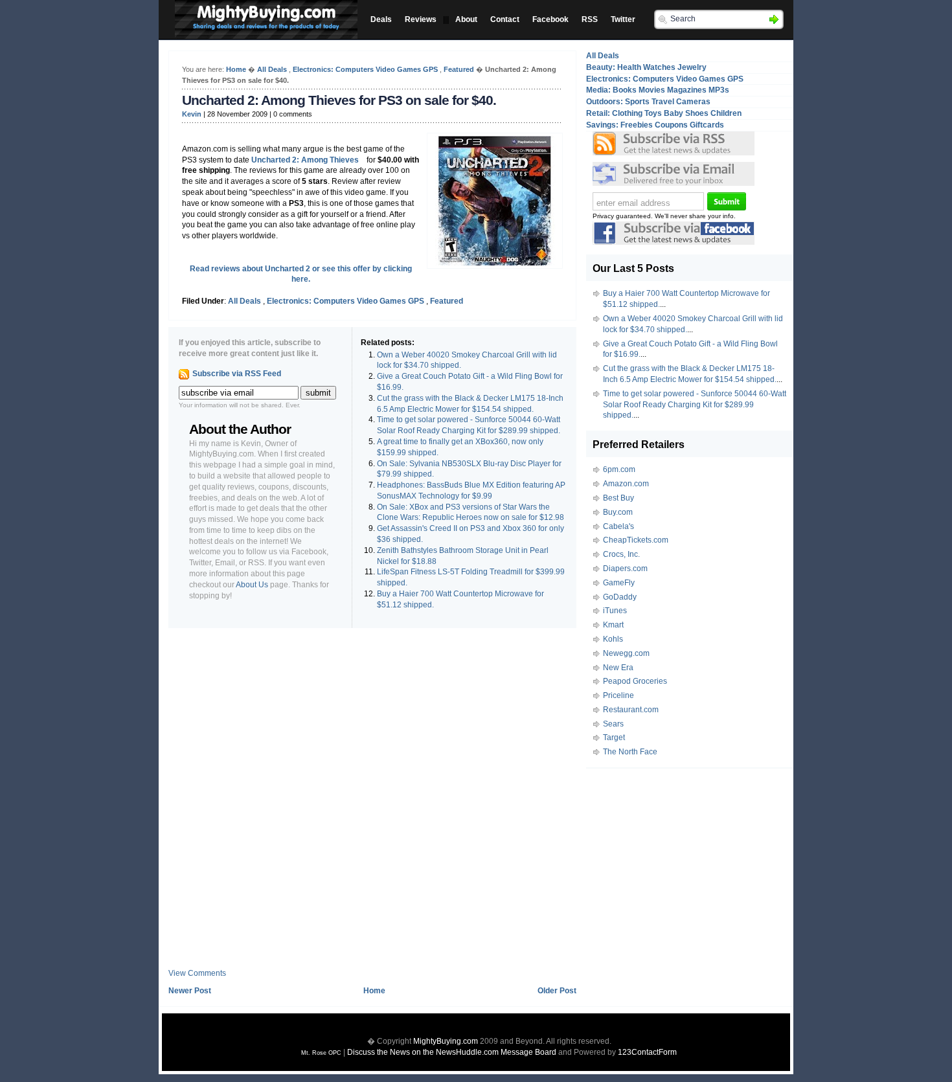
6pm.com (619, 469)
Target (614, 737)
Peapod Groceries (635, 681)
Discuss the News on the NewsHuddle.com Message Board (451, 1052)
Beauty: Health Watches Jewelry (646, 67)
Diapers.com (625, 568)
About (466, 19)
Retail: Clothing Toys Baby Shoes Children (664, 113)
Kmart (613, 624)
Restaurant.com (631, 709)
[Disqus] (372, 803)
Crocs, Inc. (621, 554)
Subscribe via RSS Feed (236, 373)
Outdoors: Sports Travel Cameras (648, 101)
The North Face (630, 751)
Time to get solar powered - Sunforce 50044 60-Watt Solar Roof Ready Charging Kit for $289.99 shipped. (694, 404)
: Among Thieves (305, 159)
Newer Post (189, 990)
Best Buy (618, 497)
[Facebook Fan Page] (673, 242)
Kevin (191, 114)
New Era (618, 667)
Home (236, 69)
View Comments (197, 973)
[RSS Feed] (673, 143)
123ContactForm (647, 1052)
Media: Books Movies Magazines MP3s (657, 90)
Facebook (550, 19)
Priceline (618, 695)
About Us (252, 584)
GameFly (619, 582)
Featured (459, 69)
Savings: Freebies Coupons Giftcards (655, 125)
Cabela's (618, 526)
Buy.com (618, 512)
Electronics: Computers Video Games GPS (365, 69)
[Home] (262, 28)
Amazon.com (626, 483)
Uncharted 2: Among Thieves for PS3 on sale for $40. (339, 100)
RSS (590, 19)
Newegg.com (626, 653)
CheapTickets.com (635, 540)
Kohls (613, 639)
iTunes (615, 610)
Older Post (557, 990)
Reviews (420, 19)
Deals (381, 19)
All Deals (272, 69)
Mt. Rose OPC (321, 1053)
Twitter (623, 19)
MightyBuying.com (445, 1041)
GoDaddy (620, 597)
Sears (613, 723)
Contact (504, 19)
